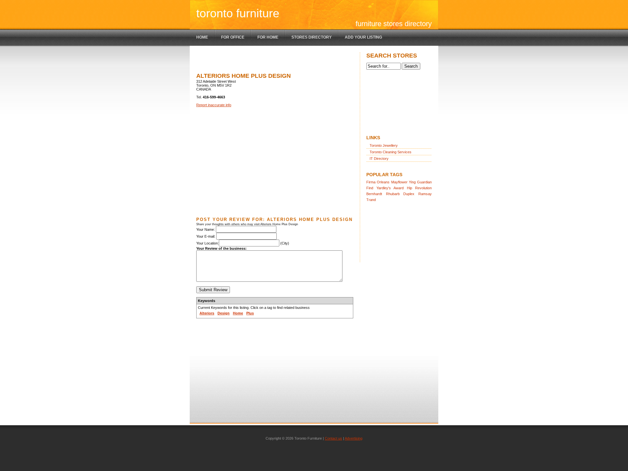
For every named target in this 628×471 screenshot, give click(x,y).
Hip (409, 188)
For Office (232, 37)
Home (202, 37)
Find (369, 188)
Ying (412, 182)
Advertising (353, 438)
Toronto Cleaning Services (390, 152)
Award (398, 188)
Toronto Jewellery (384, 145)
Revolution (423, 188)
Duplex (408, 194)
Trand (371, 200)
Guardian (424, 182)
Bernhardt (374, 194)
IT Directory (379, 158)
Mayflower (399, 182)
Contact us (333, 438)
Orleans (383, 182)
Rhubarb (393, 194)
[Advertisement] (272, 62)
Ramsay (425, 194)
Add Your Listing (363, 37)
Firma (370, 182)
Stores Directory (311, 37)
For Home (267, 37)
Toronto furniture (237, 13)
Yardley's (383, 188)
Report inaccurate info (213, 105)
